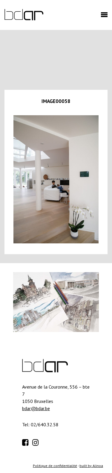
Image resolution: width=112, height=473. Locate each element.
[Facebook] (26, 441)
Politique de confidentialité (55, 465)
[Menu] (103, 16)
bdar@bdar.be (36, 408)
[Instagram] (36, 441)
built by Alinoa (91, 465)
